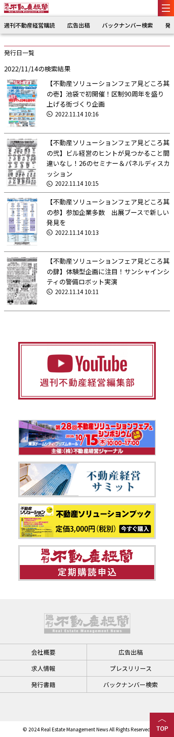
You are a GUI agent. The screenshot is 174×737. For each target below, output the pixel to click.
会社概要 (43, 652)
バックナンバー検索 (127, 25)
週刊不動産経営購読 (29, 25)
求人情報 (43, 668)
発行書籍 (43, 684)
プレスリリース (131, 668)
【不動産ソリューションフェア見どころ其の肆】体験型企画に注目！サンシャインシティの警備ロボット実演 (108, 271)
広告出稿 (78, 25)
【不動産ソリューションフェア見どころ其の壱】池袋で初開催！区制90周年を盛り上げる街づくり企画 (108, 93)
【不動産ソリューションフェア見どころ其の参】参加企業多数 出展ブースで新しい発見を (108, 212)
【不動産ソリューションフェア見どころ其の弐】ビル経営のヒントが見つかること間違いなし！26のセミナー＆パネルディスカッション (108, 158)
